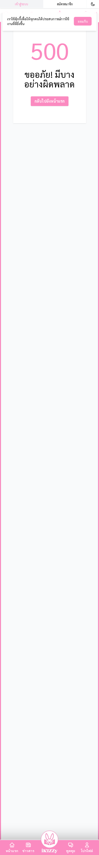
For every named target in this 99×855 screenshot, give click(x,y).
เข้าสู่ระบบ (21, 4)
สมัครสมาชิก (65, 4)
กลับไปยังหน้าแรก (50, 101)
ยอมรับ (83, 21)
